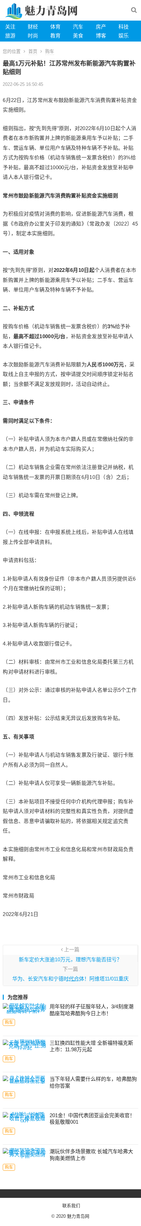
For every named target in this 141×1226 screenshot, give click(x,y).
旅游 (10, 35)
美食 (78, 35)
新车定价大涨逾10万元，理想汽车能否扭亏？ (70, 959)
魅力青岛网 (78, 1216)
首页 (32, 51)
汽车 (78, 27)
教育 (55, 35)
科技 (123, 27)
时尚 (33, 35)
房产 (101, 27)
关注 (10, 27)
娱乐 (123, 35)
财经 (33, 27)
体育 (55, 27)
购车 (49, 51)
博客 (101, 35)
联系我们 (71, 1205)
